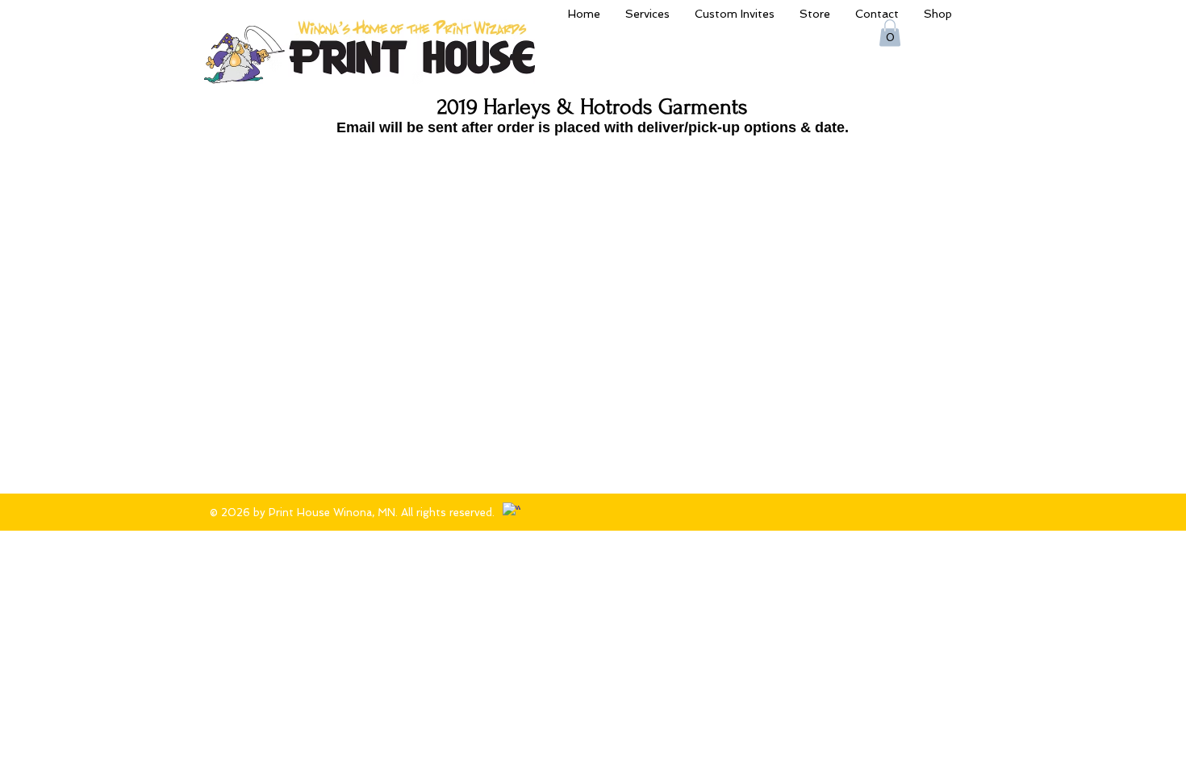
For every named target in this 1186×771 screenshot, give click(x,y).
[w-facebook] (511, 511)
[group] (589, 148)
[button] (890, 32)
